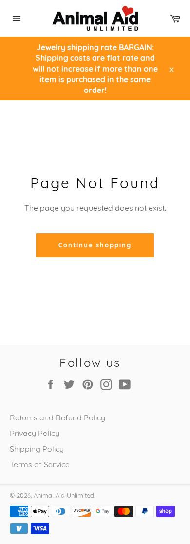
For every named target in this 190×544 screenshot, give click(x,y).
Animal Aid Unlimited (64, 495)
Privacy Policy (34, 433)
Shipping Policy (37, 448)
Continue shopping (95, 245)
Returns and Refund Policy (57, 417)
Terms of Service (40, 464)
